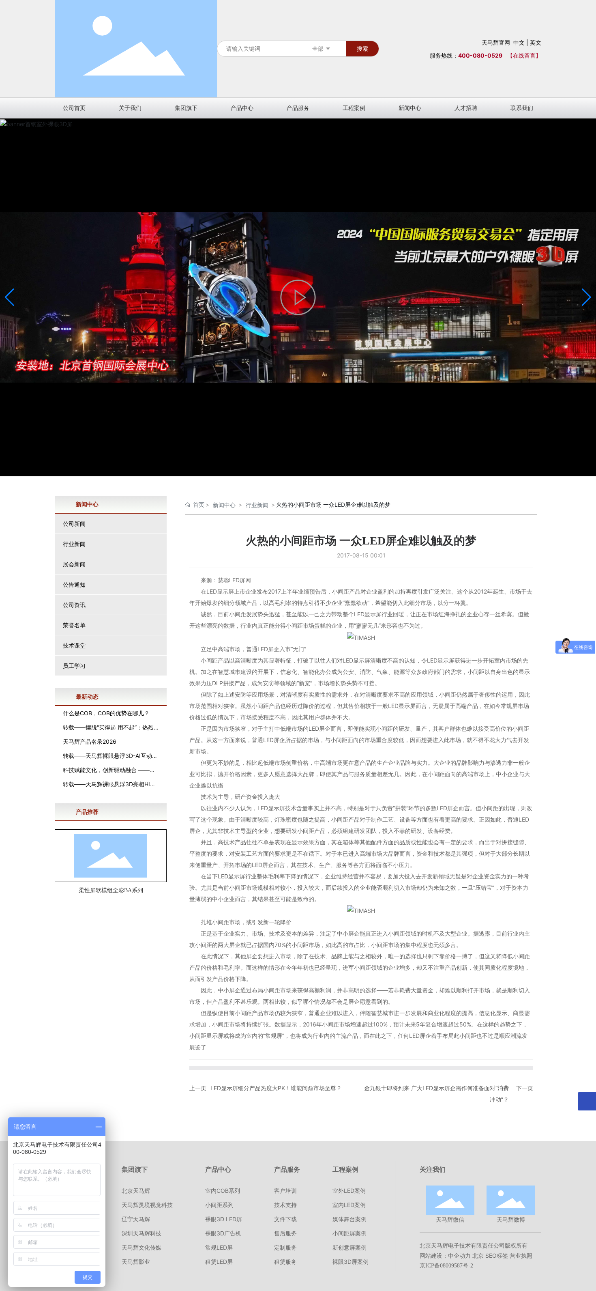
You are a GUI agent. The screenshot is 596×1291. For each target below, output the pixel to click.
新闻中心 (224, 504)
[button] (586, 297)
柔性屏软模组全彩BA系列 (111, 890)
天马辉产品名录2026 (89, 741)
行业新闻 (74, 543)
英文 (535, 42)
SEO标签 (496, 1255)
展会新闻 (74, 564)
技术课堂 (74, 645)
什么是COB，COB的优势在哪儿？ (106, 713)
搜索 (362, 48)
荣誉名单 (74, 625)
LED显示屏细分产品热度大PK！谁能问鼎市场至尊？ (276, 1087)
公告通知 (74, 584)
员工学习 (74, 665)
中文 (519, 42)
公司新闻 (74, 523)
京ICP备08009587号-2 (446, 1266)
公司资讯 (74, 604)
